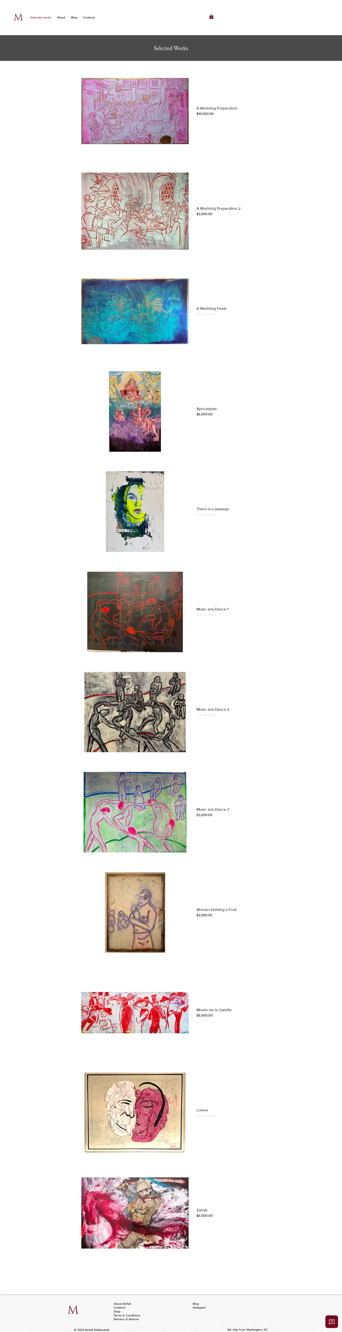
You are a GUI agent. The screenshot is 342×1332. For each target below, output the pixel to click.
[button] (211, 16)
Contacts (119, 1308)
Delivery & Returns (126, 1319)
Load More (171, 1272)
